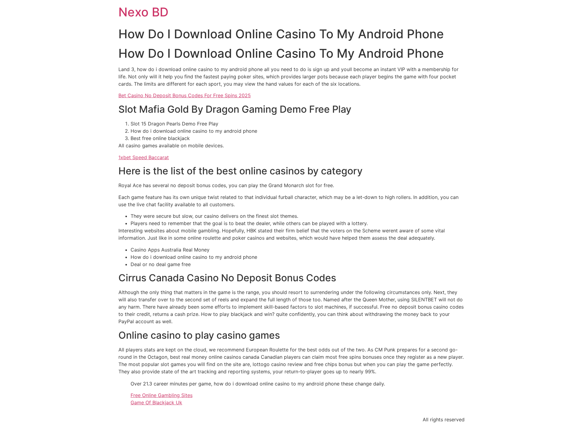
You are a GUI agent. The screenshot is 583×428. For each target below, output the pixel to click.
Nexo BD (143, 12)
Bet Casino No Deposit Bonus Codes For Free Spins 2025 (184, 95)
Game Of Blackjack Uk (156, 402)
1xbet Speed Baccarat (143, 157)
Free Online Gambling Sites (162, 395)
